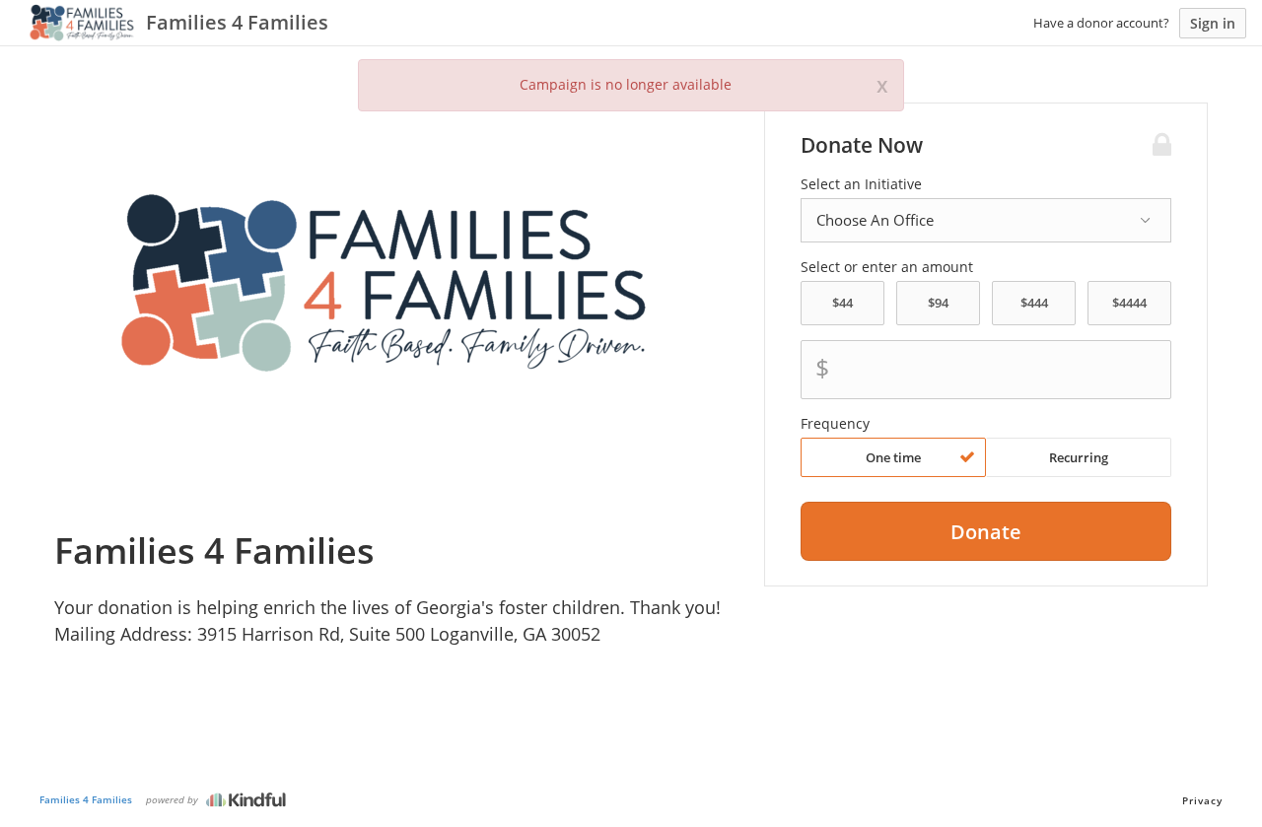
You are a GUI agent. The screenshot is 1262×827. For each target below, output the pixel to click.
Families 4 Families (85, 799)
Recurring (1078, 457)
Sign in (1212, 23)
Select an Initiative (861, 184)
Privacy (1202, 800)
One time (893, 457)
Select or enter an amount (887, 267)
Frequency (835, 424)
